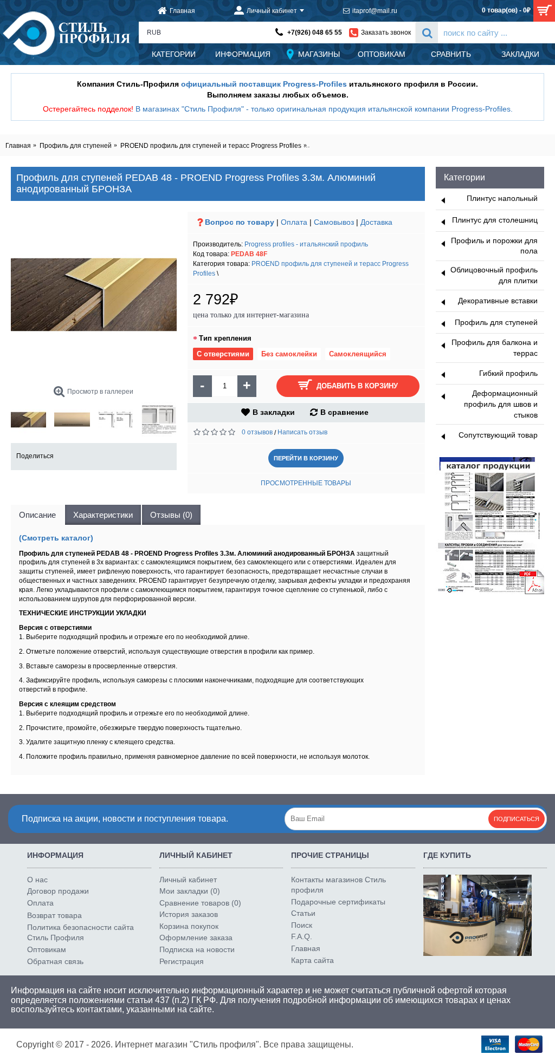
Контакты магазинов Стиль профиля (338, 885)
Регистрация (181, 961)
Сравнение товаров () (200, 903)
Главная (305, 948)
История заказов (188, 914)
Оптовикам (46, 949)
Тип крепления (225, 338)
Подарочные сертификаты (338, 901)
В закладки (274, 412)
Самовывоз (334, 222)
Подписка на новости (197, 949)
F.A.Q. (301, 936)
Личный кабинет (188, 879)
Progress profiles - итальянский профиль (306, 244)
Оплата (294, 222)
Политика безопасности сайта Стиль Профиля (80, 932)
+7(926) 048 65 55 (314, 32)
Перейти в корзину (306, 458)
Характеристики (103, 514)
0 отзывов (257, 432)
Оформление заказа (196, 937)
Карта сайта (312, 960)
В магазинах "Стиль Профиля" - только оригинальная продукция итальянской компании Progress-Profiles (323, 109)
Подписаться (516, 819)
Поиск (301, 925)
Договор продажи (58, 891)
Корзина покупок (188, 926)
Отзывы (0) (171, 514)
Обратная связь (55, 961)
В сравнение (344, 412)
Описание (37, 514)
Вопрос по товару (239, 222)
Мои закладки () (189, 891)
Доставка (376, 222)
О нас (37, 879)
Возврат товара (54, 915)
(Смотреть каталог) (56, 537)
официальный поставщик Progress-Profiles (264, 84)
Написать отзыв (302, 432)
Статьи (303, 913)
